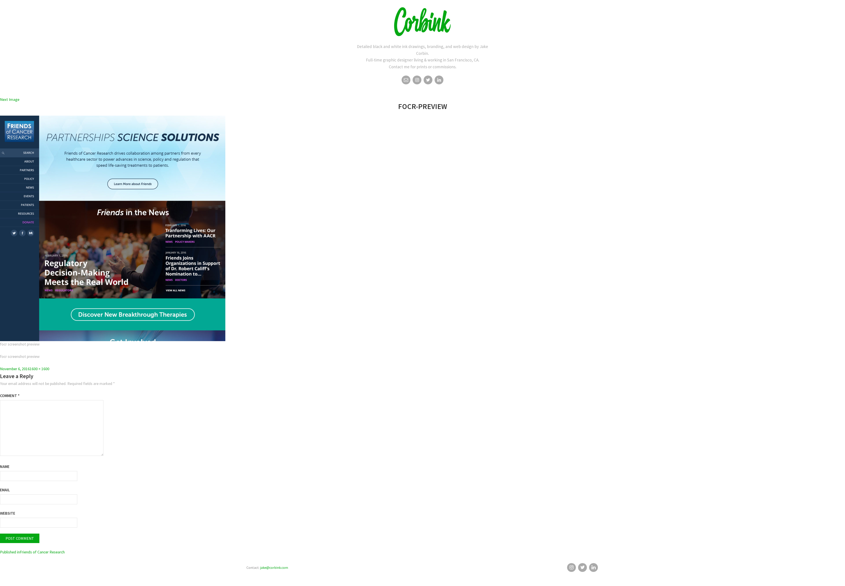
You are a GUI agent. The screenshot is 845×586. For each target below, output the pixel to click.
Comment (10, 395)
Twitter (428, 80)
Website (7, 513)
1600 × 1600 (39, 368)
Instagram (417, 80)
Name (4, 466)
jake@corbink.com (274, 567)
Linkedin (439, 80)
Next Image (9, 99)
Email (406, 80)
